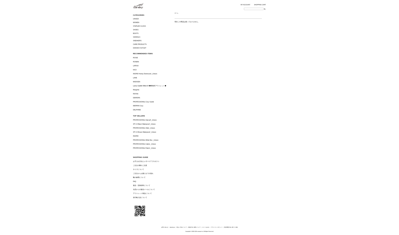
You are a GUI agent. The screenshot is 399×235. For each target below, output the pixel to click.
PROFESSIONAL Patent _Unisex (144, 148)
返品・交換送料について (141, 185)
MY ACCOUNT (245, 5)
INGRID (136, 136)
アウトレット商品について (142, 193)
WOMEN (136, 22)
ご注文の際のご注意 (140, 165)
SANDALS (136, 37)
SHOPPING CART (260, 5)
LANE (135, 78)
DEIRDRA (136, 98)
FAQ (134, 181)
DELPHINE (137, 110)
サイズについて (138, 169)
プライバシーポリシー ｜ (217, 227)
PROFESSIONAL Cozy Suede (143, 102)
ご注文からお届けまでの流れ (143, 173)
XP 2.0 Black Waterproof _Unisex (144, 124)
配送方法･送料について (194, 227)
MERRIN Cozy (138, 106)
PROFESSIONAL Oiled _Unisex (144, 128)
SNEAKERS (137, 40)
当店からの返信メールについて (144, 189)
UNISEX (136, 19)
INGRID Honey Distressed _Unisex (145, 74)
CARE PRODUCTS (140, 44)
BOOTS (136, 33)
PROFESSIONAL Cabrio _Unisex (144, 144)
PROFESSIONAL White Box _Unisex (145, 140)
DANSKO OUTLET (139, 48)
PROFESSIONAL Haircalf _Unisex (145, 120)
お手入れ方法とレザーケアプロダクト (146, 161)
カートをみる (205, 227)
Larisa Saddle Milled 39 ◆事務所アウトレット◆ (149, 86)
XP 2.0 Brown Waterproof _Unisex (144, 132)
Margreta (136, 90)
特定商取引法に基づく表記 (231, 227)
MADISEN (136, 82)
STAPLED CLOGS (139, 26)
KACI (135, 70)
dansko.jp (172, 227)
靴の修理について (139, 177)
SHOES (136, 30)
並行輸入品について (140, 197)
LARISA (136, 66)
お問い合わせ (164, 227)
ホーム (176, 13)
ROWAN (136, 62)
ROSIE (135, 58)
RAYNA (135, 94)
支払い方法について (181, 227)
